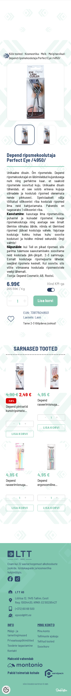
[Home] (5, 56)
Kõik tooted (16, 53)
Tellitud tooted (45, 641)
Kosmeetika (32, 53)
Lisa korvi (45, 300)
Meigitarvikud (57, 53)
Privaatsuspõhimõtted (21, 640)
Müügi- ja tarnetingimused (17, 633)
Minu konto (43, 631)
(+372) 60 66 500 (24, 608)
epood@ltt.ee (23, 615)
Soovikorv (43, 646)
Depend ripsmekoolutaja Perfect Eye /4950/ (34, 58)
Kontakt (12, 650)
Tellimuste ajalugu (47, 636)
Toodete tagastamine (20, 645)
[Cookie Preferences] (6, 690)
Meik (43, 53)
